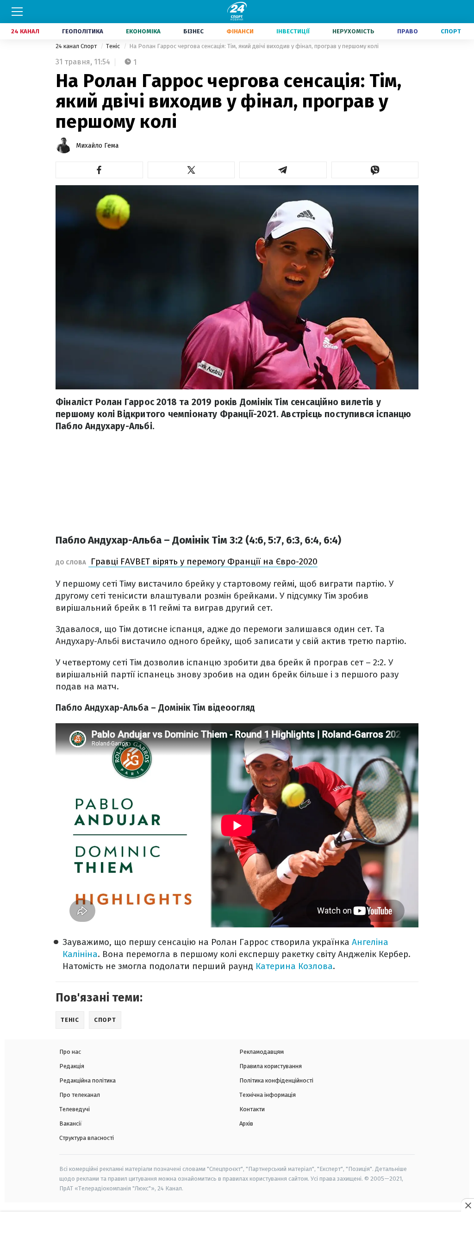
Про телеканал (79, 1094)
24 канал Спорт (77, 46)
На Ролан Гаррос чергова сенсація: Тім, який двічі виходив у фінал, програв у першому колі (254, 46)
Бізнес (193, 31)
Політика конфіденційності (276, 1080)
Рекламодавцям (261, 1051)
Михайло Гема (97, 146)
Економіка (143, 31)
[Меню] (17, 11)
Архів (246, 1123)
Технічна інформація (267, 1094)
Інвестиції (293, 31)
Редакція (71, 1066)
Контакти (252, 1109)
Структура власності (86, 1137)
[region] (237, 1235)
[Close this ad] (467, 1205)
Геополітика (82, 31)
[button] (99, 170)
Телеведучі (74, 1109)
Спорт (451, 31)
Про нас (70, 1051)
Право (407, 31)
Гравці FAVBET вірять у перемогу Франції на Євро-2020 (203, 561)
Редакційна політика (87, 1080)
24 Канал (25, 31)
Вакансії (70, 1123)
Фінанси (240, 31)
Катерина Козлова (294, 966)
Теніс (113, 46)
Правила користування (270, 1066)
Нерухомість (353, 31)
